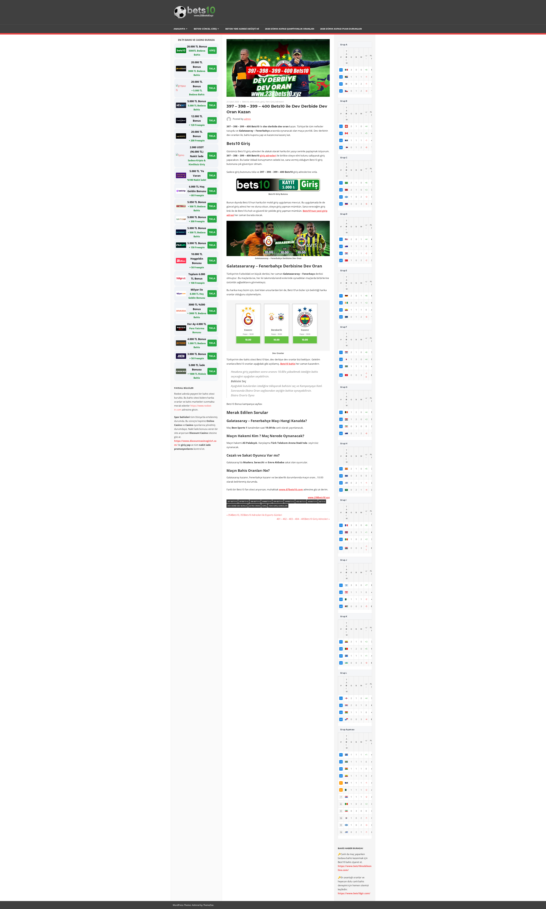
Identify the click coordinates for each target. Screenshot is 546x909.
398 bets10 (255, 501)
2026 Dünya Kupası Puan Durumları (341, 29)
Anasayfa (179, 29)
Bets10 (245, 101)
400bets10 (312, 501)
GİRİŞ (212, 50)
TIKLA (212, 68)
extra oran (254, 101)
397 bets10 (232, 501)
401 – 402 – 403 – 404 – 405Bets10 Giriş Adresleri (302, 519)
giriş (262, 101)
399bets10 (289, 501)
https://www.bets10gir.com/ (354, 893)
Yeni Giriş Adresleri (275, 101)
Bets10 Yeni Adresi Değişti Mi (242, 29)
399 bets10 (278, 501)
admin (247, 118)
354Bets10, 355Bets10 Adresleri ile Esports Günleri (255, 515)
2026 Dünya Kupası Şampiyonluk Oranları (289, 29)
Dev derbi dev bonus (237, 505)
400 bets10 (301, 501)
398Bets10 (266, 501)
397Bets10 (243, 501)
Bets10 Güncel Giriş (205, 29)
